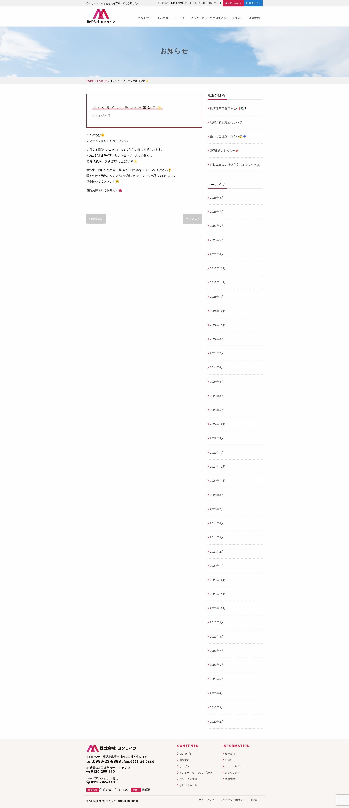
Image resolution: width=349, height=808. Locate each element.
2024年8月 (217, 339)
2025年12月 (218, 268)
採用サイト (254, 3)
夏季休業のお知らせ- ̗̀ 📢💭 (228, 108)
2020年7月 (217, 651)
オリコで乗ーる (188, 785)
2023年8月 (217, 396)
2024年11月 (218, 325)
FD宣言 (255, 799)
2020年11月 (218, 594)
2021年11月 (218, 480)
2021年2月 (217, 551)
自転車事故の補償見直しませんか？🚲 (235, 165)
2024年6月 (217, 367)
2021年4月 (217, 523)
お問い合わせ (234, 3)
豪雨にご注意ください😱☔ (228, 136)
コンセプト (145, 18)
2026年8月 (217, 197)
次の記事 (192, 218)
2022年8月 (217, 438)
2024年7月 (217, 353)
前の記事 (96, 218)
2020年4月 (217, 693)
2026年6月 (217, 226)
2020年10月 (218, 608)
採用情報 (230, 778)
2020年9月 (217, 622)
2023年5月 (217, 410)
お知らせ (237, 18)
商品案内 (162, 18)
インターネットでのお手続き (208, 18)
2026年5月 (217, 240)
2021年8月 (217, 495)
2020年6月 (217, 665)
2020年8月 (217, 636)
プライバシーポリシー (232, 799)
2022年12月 (218, 424)
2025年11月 (218, 282)
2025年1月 (217, 296)
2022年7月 (217, 452)
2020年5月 (217, 679)
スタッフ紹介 (232, 772)
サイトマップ (206, 799)
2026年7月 (217, 211)
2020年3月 (217, 707)
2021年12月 (218, 466)
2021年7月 (217, 509)
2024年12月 (218, 311)
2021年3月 (217, 537)
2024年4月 (217, 381)
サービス (179, 18)
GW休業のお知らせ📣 (224, 150)
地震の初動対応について (226, 122)
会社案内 (254, 18)
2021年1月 (217, 565)
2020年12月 (218, 580)
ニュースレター (234, 766)
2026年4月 (217, 254)
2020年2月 (217, 721)
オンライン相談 (188, 778)
